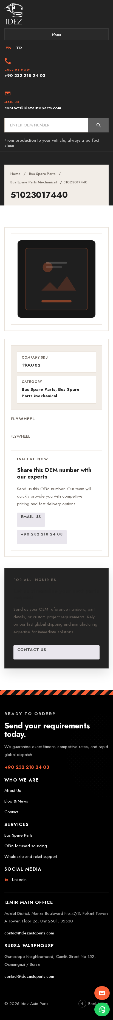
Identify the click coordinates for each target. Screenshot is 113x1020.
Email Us (31, 516)
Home (15, 173)
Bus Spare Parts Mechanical (33, 182)
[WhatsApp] (102, 1009)
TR (19, 48)
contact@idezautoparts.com (29, 933)
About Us (12, 791)
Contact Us (31, 649)
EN (8, 48)
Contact (11, 812)
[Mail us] (102, 993)
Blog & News (16, 801)
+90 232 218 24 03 (42, 534)
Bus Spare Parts (42, 173)
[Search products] (98, 125)
